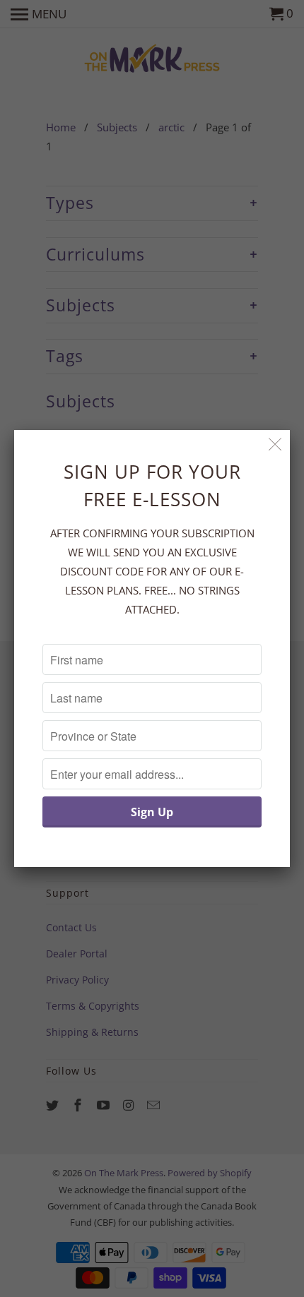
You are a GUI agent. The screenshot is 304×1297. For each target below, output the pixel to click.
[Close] (275, 444)
